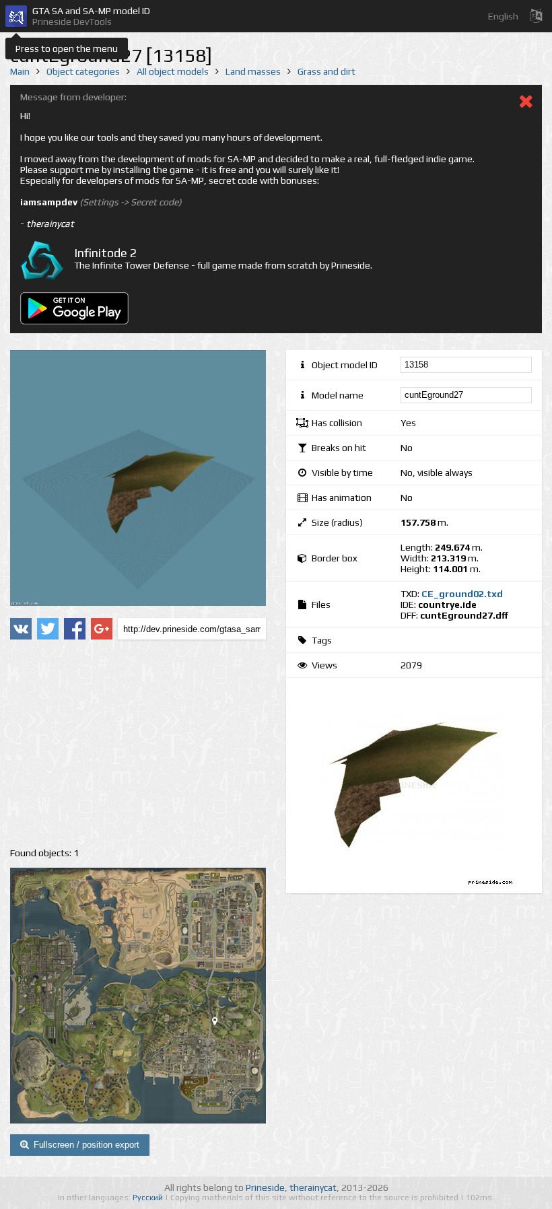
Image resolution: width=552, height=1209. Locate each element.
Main (20, 71)
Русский (149, 1197)
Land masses (253, 71)
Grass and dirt (326, 71)
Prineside (265, 1187)
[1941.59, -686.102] (220, 1024)
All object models (173, 71)
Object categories (83, 71)
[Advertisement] (138, 744)
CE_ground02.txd (462, 593)
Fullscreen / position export (86, 1145)
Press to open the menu (66, 48)
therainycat (313, 1187)
